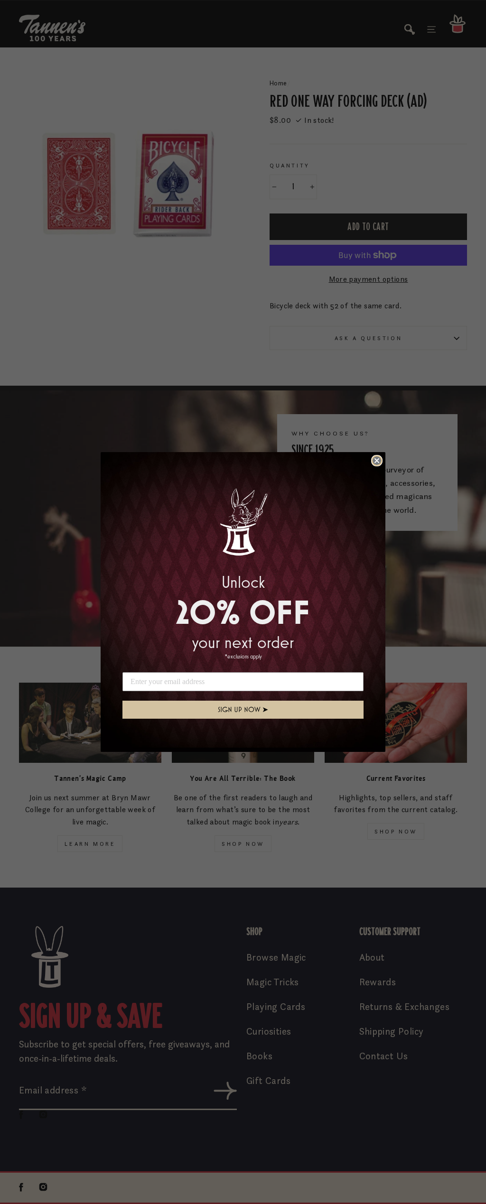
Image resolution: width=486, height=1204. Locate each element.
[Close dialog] (377, 460)
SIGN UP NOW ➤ (243, 709)
